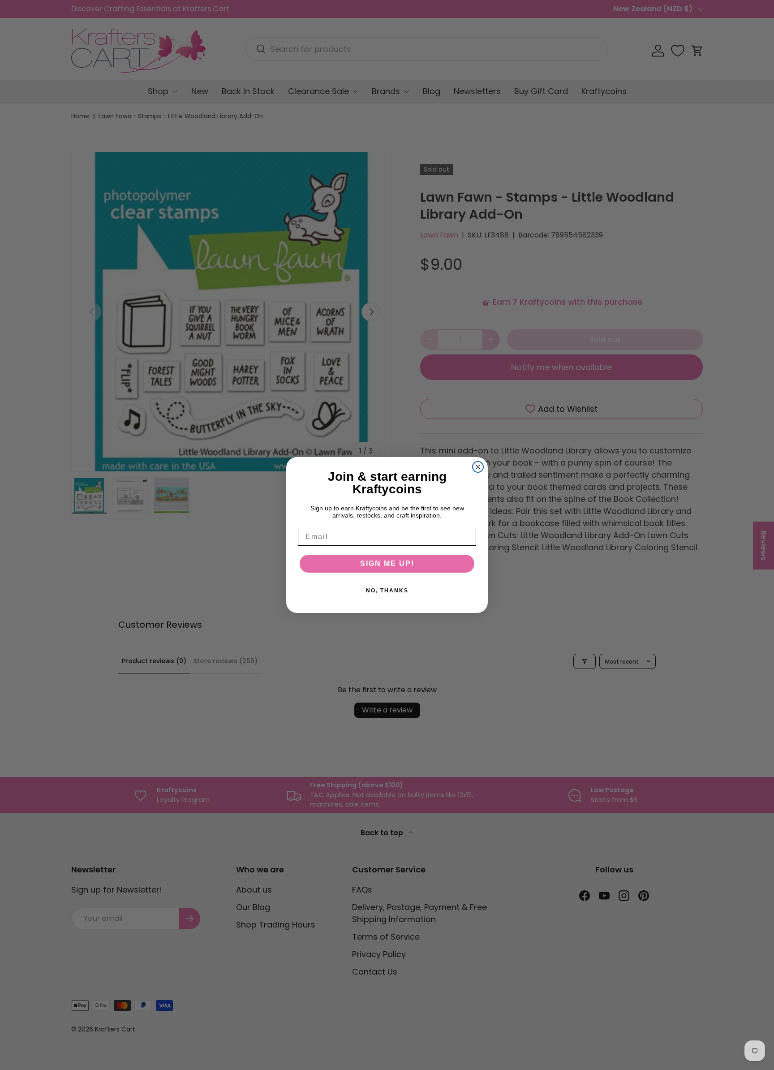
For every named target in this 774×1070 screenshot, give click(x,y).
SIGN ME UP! (387, 563)
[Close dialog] (478, 467)
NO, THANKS (387, 590)
